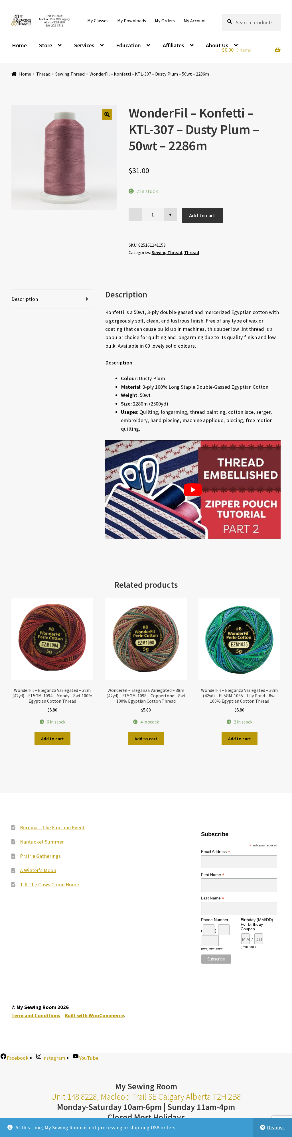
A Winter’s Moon (38, 870)
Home (19, 45)
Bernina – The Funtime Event (52, 827)
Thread (43, 74)
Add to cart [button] (52, 738)
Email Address (215, 851)
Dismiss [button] (276, 1127)
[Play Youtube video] (193, 489)
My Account (195, 20)
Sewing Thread (70, 74)
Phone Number (214, 919)
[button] (107, 114)
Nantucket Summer (42, 841)
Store (45, 45)
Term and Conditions (35, 1015)
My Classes (97, 20)
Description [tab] (24, 299)
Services (84, 45)
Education (128, 45)
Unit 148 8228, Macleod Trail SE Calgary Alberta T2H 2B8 (146, 1096)
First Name (212, 874)
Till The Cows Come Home (49, 884)
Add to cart (202, 215)
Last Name (212, 898)
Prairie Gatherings (40, 856)
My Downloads (131, 20)
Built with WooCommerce (94, 1015)
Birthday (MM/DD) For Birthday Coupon (257, 924)
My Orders (165, 20)
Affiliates (173, 45)
